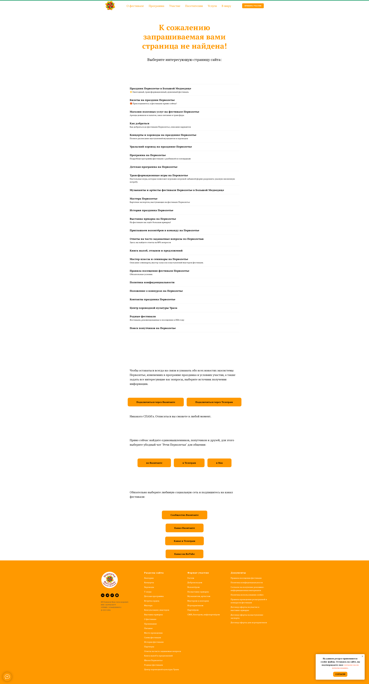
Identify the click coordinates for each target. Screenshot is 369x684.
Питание (148, 628)
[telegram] (107, 595)
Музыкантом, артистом (198, 596)
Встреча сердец (151, 600)
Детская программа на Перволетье (153, 166)
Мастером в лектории (198, 600)
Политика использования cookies (247, 594)
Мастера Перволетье (143, 198)
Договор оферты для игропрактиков (249, 622)
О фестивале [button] (135, 6)
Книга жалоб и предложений (158, 655)
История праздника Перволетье (151, 210)
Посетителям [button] (194, 6)
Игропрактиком (195, 605)
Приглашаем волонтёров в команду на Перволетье (164, 230)
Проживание (150, 623)
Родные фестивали (143, 316)
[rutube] (112, 595)
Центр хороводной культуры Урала (153, 308)
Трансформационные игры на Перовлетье (159, 175)
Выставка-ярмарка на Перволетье (153, 218)
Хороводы (149, 587)
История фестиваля (154, 642)
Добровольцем (194, 582)
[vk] (103, 595)
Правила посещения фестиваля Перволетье (159, 270)
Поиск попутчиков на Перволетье (153, 328)
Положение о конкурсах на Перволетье (156, 290)
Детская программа (154, 596)
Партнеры (149, 646)
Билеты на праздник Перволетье (152, 100)
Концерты (149, 582)
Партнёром (193, 609)
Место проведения (153, 632)
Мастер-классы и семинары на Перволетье (159, 259)
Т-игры (147, 591)
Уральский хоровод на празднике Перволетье (161, 146)
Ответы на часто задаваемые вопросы (162, 651)
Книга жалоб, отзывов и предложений (156, 250)
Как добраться (139, 123)
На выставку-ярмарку (198, 591)
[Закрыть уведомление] (362, 656)
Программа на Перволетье (148, 155)
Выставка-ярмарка (153, 614)
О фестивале (150, 619)
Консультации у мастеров (156, 609)
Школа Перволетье (153, 660)
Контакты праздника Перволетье (152, 299)
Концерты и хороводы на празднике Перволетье (163, 135)
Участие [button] (174, 6)
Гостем (190, 578)
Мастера (148, 605)
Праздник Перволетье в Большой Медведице (160, 88)
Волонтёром (193, 587)
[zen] (117, 595)
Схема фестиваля (152, 637)
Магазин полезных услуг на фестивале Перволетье (164, 111)
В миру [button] (226, 6)
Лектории (149, 578)
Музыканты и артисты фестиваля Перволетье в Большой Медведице (177, 190)
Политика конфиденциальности (152, 282)
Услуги (212, 6)
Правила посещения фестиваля (246, 578)
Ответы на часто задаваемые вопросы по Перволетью (167, 239)
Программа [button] (156, 6)
